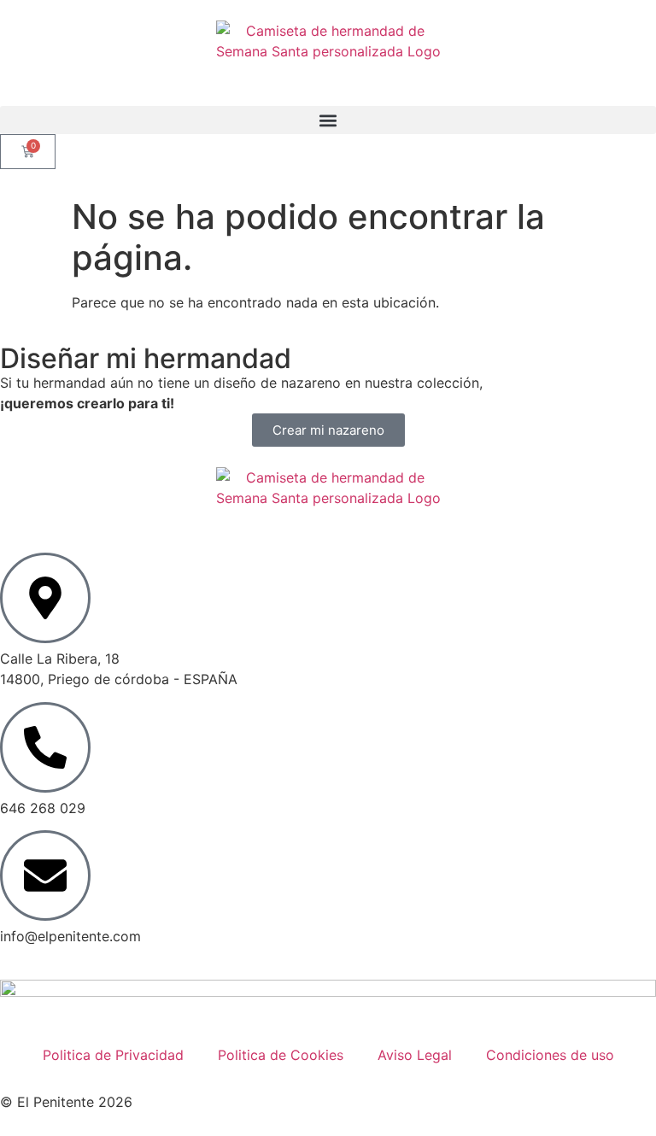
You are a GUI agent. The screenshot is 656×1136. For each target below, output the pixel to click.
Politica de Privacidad (113, 1054)
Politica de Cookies (280, 1054)
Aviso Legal (415, 1054)
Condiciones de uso (550, 1054)
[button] (328, 120)
